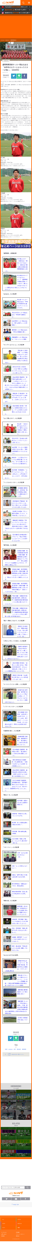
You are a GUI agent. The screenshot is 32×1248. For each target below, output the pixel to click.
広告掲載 (17, 1232)
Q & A (3, 1227)
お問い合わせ (3, 1234)
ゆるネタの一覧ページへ (18, 1054)
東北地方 (19, 1049)
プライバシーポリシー (20, 1234)
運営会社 (17, 1236)
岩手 (15, 1049)
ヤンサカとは (3, 1232)
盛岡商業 (24, 1049)
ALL (3, 1219)
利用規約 (3, 1236)
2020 (6, 1049)
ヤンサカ (2, 40)
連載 (19, 1227)
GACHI (19, 1219)
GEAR (3, 1223)
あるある (11, 1049)
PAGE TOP (16, 1204)
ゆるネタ (7, 40)
